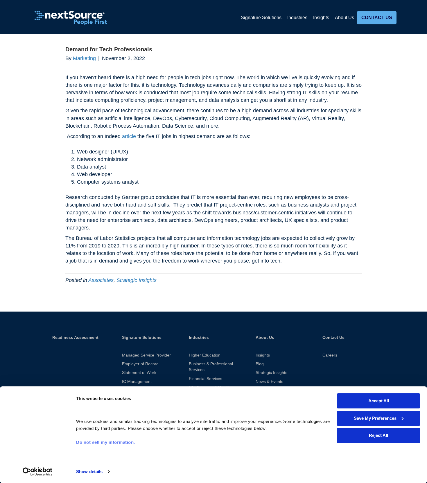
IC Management (137, 381)
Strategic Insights (136, 280)
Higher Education (204, 355)
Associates (101, 280)
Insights (321, 17)
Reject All (378, 435)
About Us (344, 17)
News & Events (269, 381)
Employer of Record (140, 363)
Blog (260, 363)
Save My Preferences (375, 418)
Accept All (378, 400)
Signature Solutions (261, 17)
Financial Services (205, 378)
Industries (297, 17)
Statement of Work (139, 372)
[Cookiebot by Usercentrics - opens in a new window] (37, 471)
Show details (89, 471)
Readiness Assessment (75, 337)
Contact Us (376, 17)
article (129, 136)
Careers (329, 355)
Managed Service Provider (146, 355)
